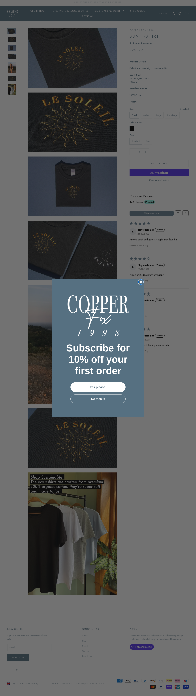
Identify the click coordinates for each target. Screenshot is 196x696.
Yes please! (98, 387)
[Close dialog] (140, 282)
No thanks (98, 399)
